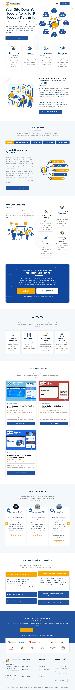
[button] (57, 4)
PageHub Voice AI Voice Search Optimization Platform (19, 456)
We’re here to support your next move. (45, 629)
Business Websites (12, 403)
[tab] (9, 142)
